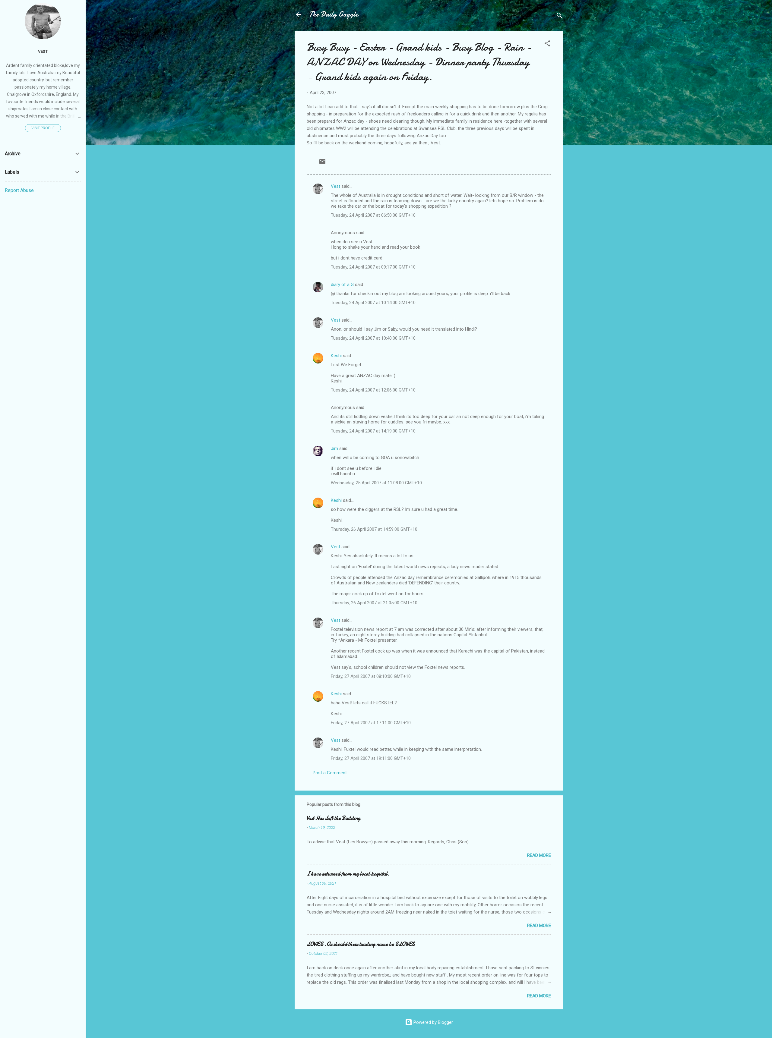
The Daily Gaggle (333, 14)
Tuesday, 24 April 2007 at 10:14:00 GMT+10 (373, 302)
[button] (547, 44)
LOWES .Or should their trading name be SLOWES (361, 944)
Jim (334, 448)
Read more (539, 855)
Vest (335, 186)
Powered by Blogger (432, 1022)
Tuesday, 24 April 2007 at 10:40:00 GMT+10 (373, 338)
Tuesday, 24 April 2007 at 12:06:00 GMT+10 (373, 390)
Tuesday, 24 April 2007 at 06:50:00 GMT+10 (373, 215)
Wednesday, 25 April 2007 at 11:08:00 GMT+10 (376, 483)
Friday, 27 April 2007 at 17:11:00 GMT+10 (371, 722)
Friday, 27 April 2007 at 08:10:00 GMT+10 (371, 676)
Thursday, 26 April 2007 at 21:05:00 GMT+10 (374, 603)
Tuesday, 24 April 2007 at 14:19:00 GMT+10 (373, 431)
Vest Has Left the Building (333, 818)
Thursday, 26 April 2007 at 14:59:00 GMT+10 (374, 529)
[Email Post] (322, 163)
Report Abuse (19, 190)
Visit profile (43, 128)
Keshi (336, 355)
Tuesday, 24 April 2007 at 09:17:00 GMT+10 (373, 267)
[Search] (559, 16)
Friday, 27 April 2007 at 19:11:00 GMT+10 (371, 758)
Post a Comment (330, 772)
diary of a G (342, 284)
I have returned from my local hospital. (348, 874)
